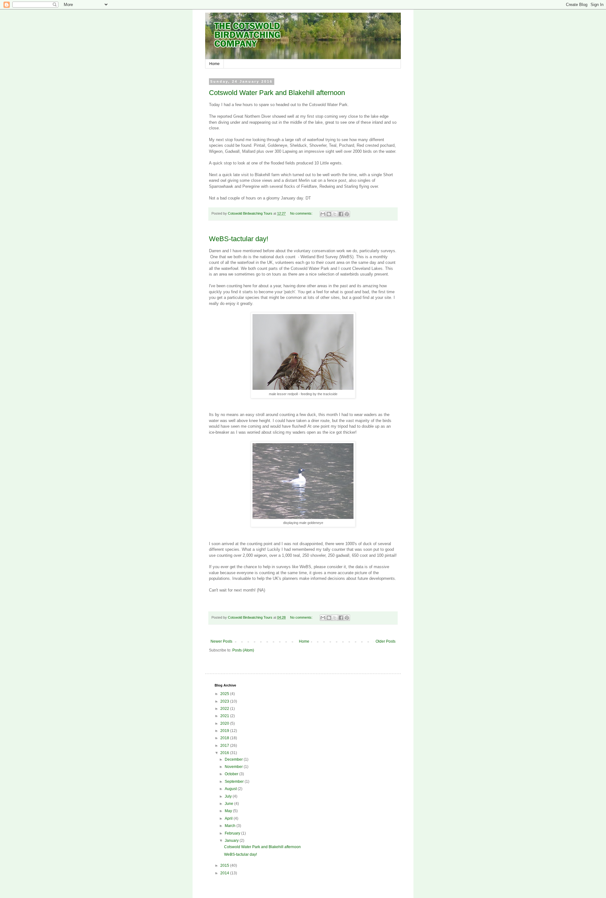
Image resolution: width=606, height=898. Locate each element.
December (234, 759)
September (235, 781)
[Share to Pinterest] (347, 214)
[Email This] (323, 214)
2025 (225, 694)
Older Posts (385, 641)
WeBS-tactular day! (238, 239)
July (229, 796)
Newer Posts (221, 641)
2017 (225, 745)
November (234, 766)
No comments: (301, 213)
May (229, 811)
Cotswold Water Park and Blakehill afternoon (277, 93)
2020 (225, 723)
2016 (225, 753)
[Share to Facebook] (341, 214)
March (230, 826)
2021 (225, 716)
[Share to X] (335, 214)
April (229, 818)
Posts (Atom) (243, 650)
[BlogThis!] (329, 214)
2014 (225, 873)
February (233, 833)
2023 (225, 701)
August (231, 789)
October (232, 774)
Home (214, 64)
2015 (225, 865)
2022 (225, 708)
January (232, 840)
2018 (225, 738)
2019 (225, 731)
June (229, 803)
